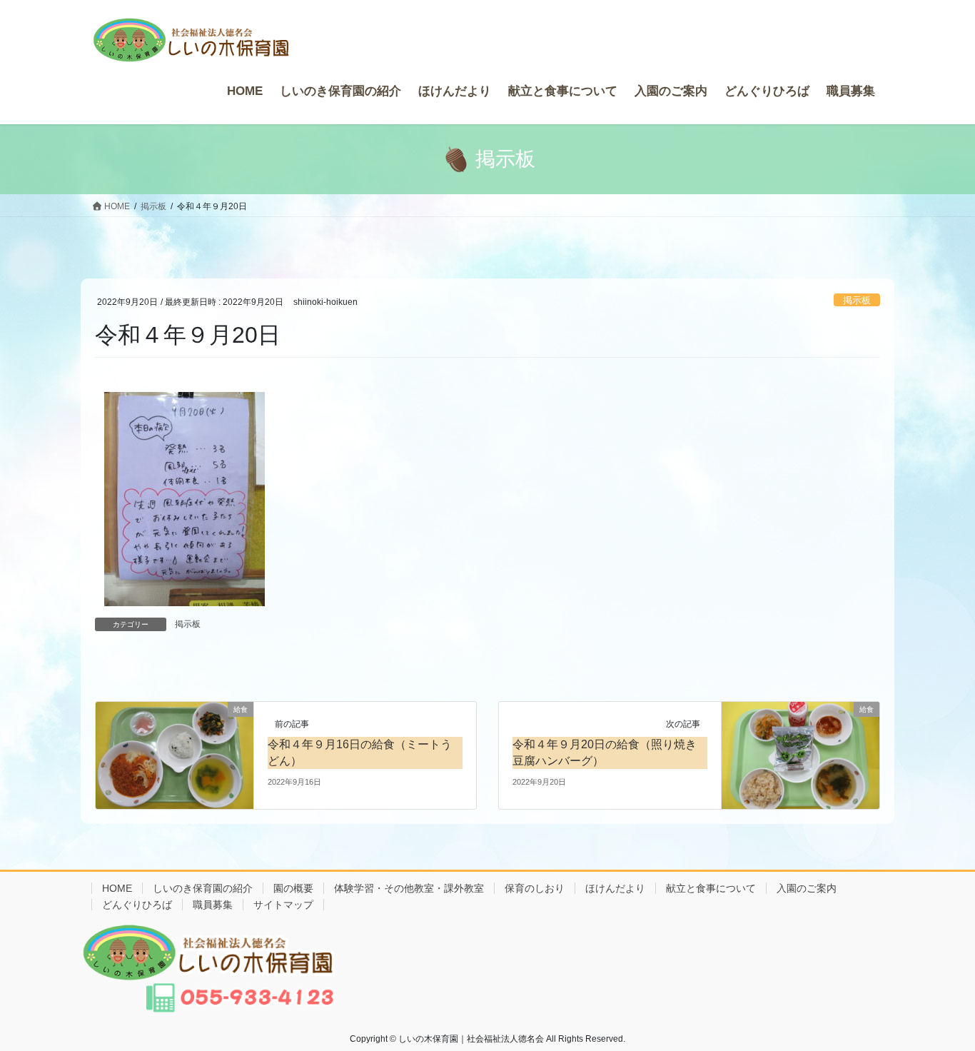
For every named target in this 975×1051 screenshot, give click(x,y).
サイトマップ (283, 904)
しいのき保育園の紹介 (203, 888)
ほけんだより (615, 888)
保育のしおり (535, 888)
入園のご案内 (807, 888)
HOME (117, 888)
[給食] (174, 754)
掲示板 (857, 300)
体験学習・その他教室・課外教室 (409, 888)
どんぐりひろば (137, 904)
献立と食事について (711, 888)
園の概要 (293, 888)
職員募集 (213, 904)
